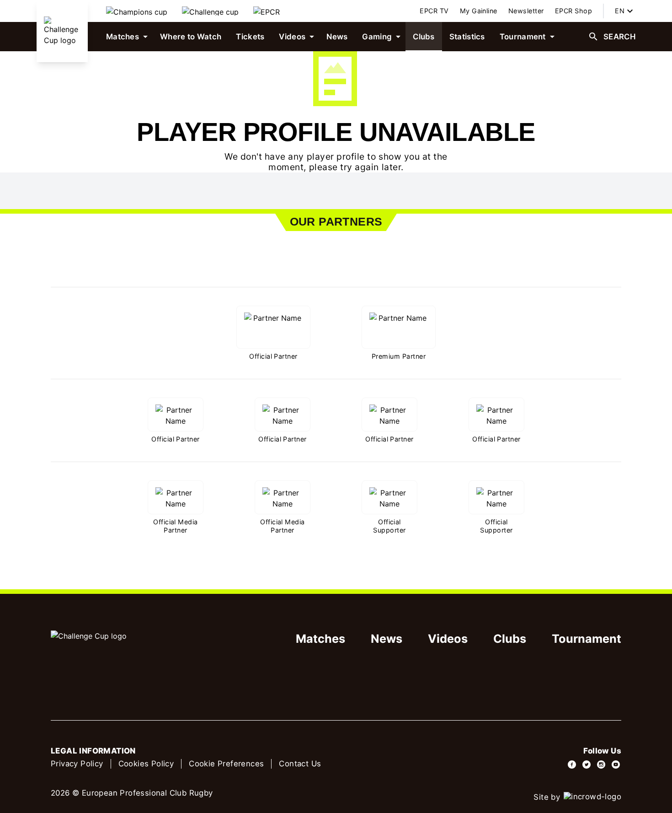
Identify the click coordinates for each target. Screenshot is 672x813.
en (619, 11)
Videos (448, 639)
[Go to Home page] (62, 31)
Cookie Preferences (226, 763)
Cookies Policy (146, 763)
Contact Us (300, 763)
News (386, 639)
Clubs (509, 639)
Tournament (586, 639)
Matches (320, 639)
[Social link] (571, 764)
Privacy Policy (77, 763)
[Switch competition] (137, 11)
